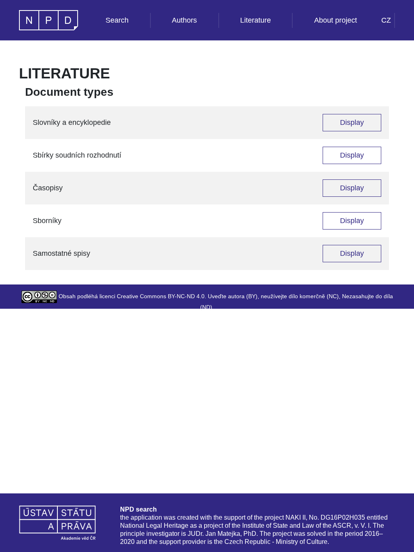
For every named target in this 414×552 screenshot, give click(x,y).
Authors (184, 20)
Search (117, 20)
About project (335, 20)
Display (352, 122)
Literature (255, 20)
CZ (386, 20)
